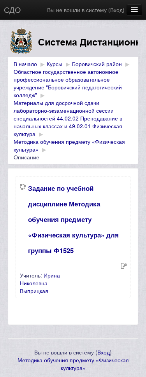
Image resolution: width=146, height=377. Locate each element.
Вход (116, 10)
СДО (12, 9)
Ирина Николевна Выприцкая (40, 283)
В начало (25, 64)
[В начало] (73, 42)
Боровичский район (97, 64)
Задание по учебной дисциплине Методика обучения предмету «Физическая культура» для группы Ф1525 (73, 219)
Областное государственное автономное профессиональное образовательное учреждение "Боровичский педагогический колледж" (68, 83)
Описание (26, 157)
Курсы (54, 64)
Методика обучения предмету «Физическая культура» (73, 364)
